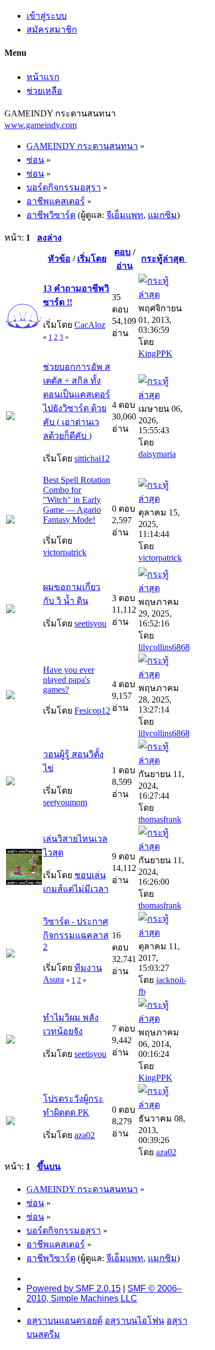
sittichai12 (92, 458)
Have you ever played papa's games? (68, 679)
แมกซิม (162, 215)
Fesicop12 (92, 710)
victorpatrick (65, 552)
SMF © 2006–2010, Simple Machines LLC (104, 1293)
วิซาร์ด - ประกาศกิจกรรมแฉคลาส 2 (76, 934)
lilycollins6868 (164, 647)
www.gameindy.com (40, 125)
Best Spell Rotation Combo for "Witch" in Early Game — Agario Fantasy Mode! (76, 499)
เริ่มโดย (91, 258)
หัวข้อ (59, 258)
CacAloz (89, 324)
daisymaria (157, 454)
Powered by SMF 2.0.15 (73, 1288)
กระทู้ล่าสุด (163, 258)
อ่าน (124, 265)
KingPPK (155, 353)
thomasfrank (159, 819)
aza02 (84, 1135)
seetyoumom (65, 802)
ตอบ (122, 252)
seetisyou (90, 623)
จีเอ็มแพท (124, 215)
